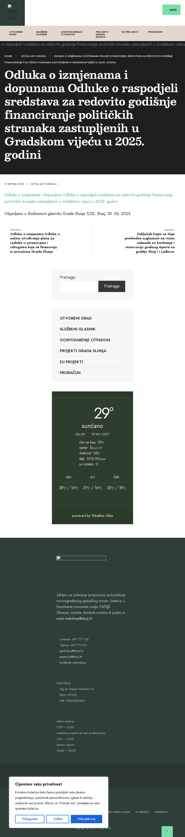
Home (8, 56)
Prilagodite (30, 819)
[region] (58, 802)
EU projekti (130, 32)
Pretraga (67, 277)
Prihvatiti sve (86, 819)
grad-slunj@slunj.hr (71, 651)
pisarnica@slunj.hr (71, 657)
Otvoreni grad (16, 33)
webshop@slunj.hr (78, 618)
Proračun (155, 32)
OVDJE (104, 606)
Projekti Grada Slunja (102, 34)
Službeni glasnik (41, 33)
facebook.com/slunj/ (73, 662)
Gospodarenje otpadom (71, 33)
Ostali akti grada (33, 56)
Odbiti (57, 819)
